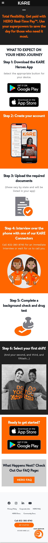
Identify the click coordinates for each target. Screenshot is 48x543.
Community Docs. (30, 513)
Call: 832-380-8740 (23, 520)
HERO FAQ (24, 479)
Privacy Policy (12, 509)
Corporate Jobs (25, 509)
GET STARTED (24, 525)
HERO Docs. (16, 513)
